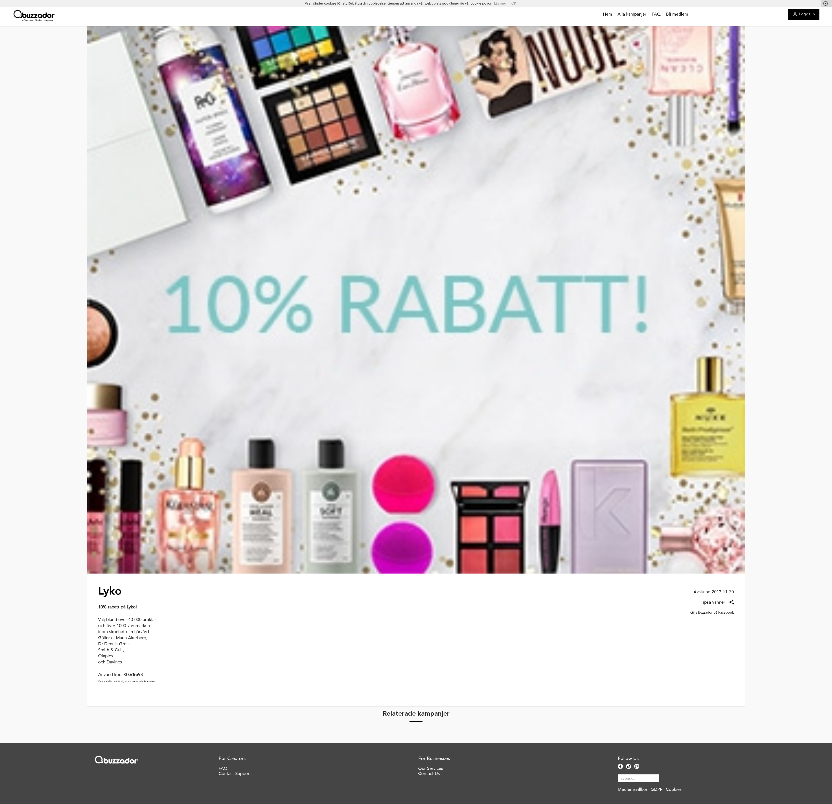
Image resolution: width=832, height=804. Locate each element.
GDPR (657, 789)
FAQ (656, 14)
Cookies (674, 789)
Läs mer (500, 3)
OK (513, 3)
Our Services (430, 768)
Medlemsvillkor (632, 789)
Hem (607, 14)
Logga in (807, 14)
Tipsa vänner (713, 602)
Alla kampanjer (632, 14)
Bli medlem (677, 14)
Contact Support (235, 773)
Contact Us (429, 773)
